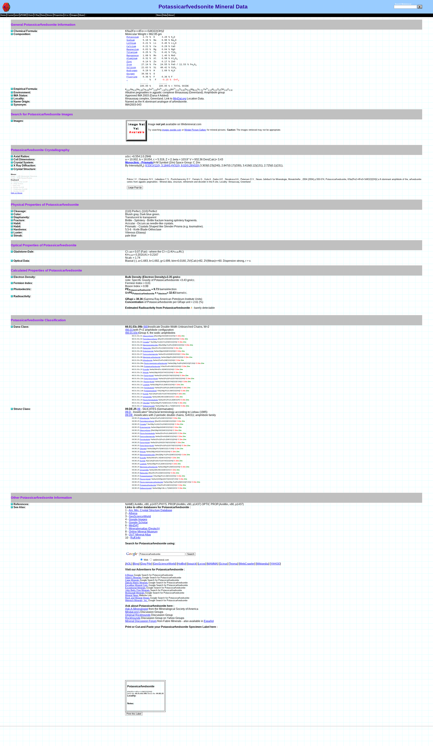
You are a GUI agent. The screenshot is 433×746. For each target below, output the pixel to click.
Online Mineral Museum (143, 531)
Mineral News (132, 595)
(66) (145, 326)
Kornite (146, 394)
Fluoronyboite (149, 381)
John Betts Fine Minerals (137, 590)
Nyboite (146, 372)
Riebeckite (147, 348)
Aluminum (132, 58)
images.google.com (171, 130)
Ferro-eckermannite (150, 354)
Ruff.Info (135, 537)
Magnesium (133, 49)
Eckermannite (148, 351)
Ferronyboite (149, 375)
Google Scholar (138, 522)
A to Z (67, 15)
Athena (133, 513)
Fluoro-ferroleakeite (150, 400)
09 (139, 409)
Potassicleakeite (150, 391)
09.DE (129, 415)
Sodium (131, 40)
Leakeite (146, 385)
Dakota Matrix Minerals (137, 582)
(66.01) (129, 329)
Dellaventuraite (149, 406)
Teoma (233, 563)
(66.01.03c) (132, 332)
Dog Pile (146, 563)
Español (209, 621)
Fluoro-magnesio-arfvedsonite (155, 363)
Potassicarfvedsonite (152, 366)
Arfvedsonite (148, 360)
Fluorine (132, 77)
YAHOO (275, 563)
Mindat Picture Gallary (195, 130)
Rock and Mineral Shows (137, 598)
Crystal (10, 15)
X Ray (36, 15)
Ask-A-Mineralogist (136, 608)
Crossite (146, 342)
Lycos (201, 563)
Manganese (133, 55)
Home (3, 15)
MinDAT (134, 525)
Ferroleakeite (149, 388)
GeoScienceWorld (140, 516)
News (159, 15)
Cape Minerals (132, 580)
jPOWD (23, 15)
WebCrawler (246, 563)
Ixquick (192, 563)
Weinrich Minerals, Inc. (136, 600)
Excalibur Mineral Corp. (137, 585)
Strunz (50, 15)
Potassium (133, 37)
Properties (58, 15)
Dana (43, 15)
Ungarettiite (147, 397)
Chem (30, 15)
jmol (17, 15)
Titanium (132, 52)
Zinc (129, 61)
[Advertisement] (273, 655)
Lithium (131, 43)
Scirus (223, 563)
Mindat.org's (132, 612)
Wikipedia (262, 563)
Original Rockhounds (138, 615)
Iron (129, 64)
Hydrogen (132, 70)
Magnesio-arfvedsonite (152, 357)
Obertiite (146, 403)
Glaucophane (148, 336)
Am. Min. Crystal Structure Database (150, 510)
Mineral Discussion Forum (141, 621)
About (171, 15)
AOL (128, 563)
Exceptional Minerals (135, 587)
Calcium (131, 46)
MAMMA (212, 563)
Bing (136, 563)
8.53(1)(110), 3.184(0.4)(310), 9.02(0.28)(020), (172, 165)
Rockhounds (132, 618)
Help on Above (16, 193)
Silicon (131, 67)
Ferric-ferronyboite (151, 378)
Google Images (138, 519)
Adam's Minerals (133, 577)
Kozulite (146, 369)
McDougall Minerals (135, 593)
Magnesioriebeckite (150, 345)
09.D (128, 412)
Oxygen (131, 74)
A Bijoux (129, 575)
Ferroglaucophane (150, 339)
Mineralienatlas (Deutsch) (144, 528)
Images (74, 15)
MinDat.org (179, 98)
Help (165, 15)
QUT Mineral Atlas (140, 534)
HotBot (181, 563)
